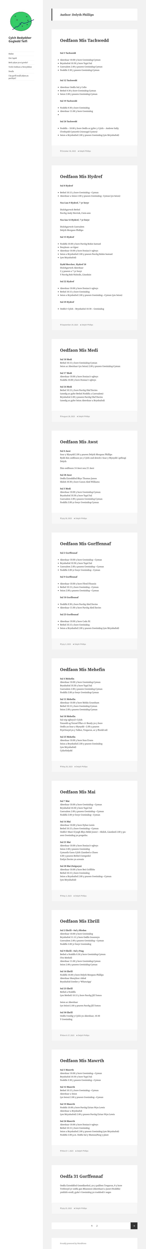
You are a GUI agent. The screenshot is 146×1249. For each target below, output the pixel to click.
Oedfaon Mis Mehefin (82, 669)
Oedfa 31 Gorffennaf (81, 1176)
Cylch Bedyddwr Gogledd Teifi (20, 39)
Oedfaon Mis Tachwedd (84, 40)
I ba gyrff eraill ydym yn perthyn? (18, 77)
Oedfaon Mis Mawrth (82, 1060)
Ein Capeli (13, 58)
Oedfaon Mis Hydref (81, 176)
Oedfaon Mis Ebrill (80, 921)
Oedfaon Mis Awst (79, 441)
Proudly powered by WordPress (73, 1243)
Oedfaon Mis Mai (77, 792)
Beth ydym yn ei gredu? (18, 62)
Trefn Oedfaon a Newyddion (20, 67)
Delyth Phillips (85, 151)
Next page (134, 1225)
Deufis (11, 71)
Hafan (11, 54)
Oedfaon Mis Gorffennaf (85, 543)
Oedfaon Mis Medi (79, 350)
